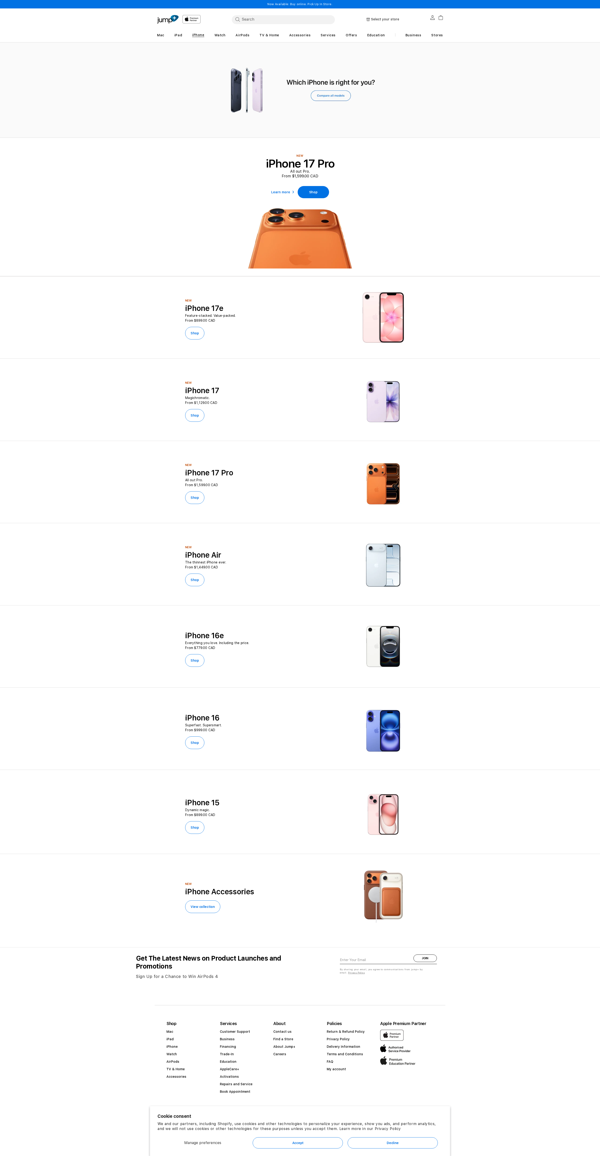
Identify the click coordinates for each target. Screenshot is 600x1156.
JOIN (425, 958)
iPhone (172, 1046)
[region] (300, 90)
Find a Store (283, 1039)
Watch (171, 1054)
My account (336, 1069)
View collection (203, 907)
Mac (169, 1031)
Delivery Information (343, 1046)
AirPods (172, 1061)
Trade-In (227, 1054)
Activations (229, 1076)
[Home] (168, 19)
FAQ (330, 1061)
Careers (279, 1054)
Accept (298, 1143)
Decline (393, 1143)
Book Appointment (235, 1091)
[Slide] (300, 90)
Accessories (176, 1076)
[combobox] (283, 19)
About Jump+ (284, 1046)
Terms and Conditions (345, 1054)
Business (227, 1039)
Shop (195, 333)
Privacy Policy (388, 1128)
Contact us (282, 1031)
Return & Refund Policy (346, 1031)
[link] (313, 192)
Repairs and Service (236, 1084)
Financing (228, 1046)
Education (228, 1061)
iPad (170, 1039)
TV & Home (175, 1069)
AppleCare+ (229, 1069)
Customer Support (235, 1031)
